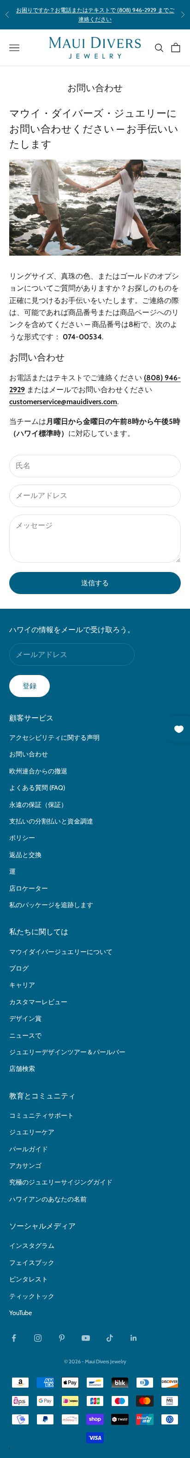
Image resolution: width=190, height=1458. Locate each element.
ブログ (19, 968)
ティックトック (31, 1296)
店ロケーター (28, 888)
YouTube (20, 1313)
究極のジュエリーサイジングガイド (61, 1182)
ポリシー (22, 838)
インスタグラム (31, 1245)
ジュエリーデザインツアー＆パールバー (67, 1052)
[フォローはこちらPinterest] (61, 1338)
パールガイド (28, 1149)
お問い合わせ (28, 754)
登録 (29, 686)
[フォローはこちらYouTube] (85, 1338)
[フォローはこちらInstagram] (37, 1338)
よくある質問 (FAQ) (37, 787)
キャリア (22, 985)
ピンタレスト (28, 1279)
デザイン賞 (25, 1018)
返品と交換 (25, 855)
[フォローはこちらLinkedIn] (133, 1338)
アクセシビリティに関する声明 (54, 737)
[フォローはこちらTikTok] (109, 1338)
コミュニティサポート (41, 1115)
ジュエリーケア (31, 1132)
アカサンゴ (25, 1165)
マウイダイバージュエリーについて (61, 952)
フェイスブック (31, 1262)
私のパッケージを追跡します (51, 905)
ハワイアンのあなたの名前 (48, 1199)
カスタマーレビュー (38, 1002)
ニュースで (25, 1035)
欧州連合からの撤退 (38, 771)
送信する (95, 583)
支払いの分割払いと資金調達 (51, 821)
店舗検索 (22, 1068)
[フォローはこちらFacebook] (13, 1338)
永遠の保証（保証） (38, 804)
